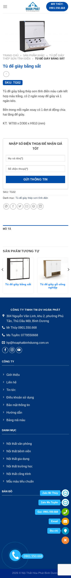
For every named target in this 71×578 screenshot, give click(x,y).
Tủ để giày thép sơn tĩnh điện (32, 198)
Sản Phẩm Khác (34, 55)
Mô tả (7, 228)
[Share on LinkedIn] (40, 206)
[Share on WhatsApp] (6, 206)
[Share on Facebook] (13, 206)
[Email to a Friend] (27, 206)
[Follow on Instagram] (12, 350)
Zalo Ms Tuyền (49, 502)
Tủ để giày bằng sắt (18, 284)
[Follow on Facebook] (5, 350)
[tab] (35, 229)
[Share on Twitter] (20, 206)
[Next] (68, 277)
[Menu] (5, 6)
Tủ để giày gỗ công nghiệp (52, 286)
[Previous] (3, 277)
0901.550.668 (33, 556)
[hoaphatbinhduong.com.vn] (33, 6)
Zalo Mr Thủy (50, 493)
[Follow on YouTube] (19, 350)
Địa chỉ (54, 530)
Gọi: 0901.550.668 (47, 511)
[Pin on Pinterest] (33, 206)
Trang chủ (11, 55)
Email (54, 521)
